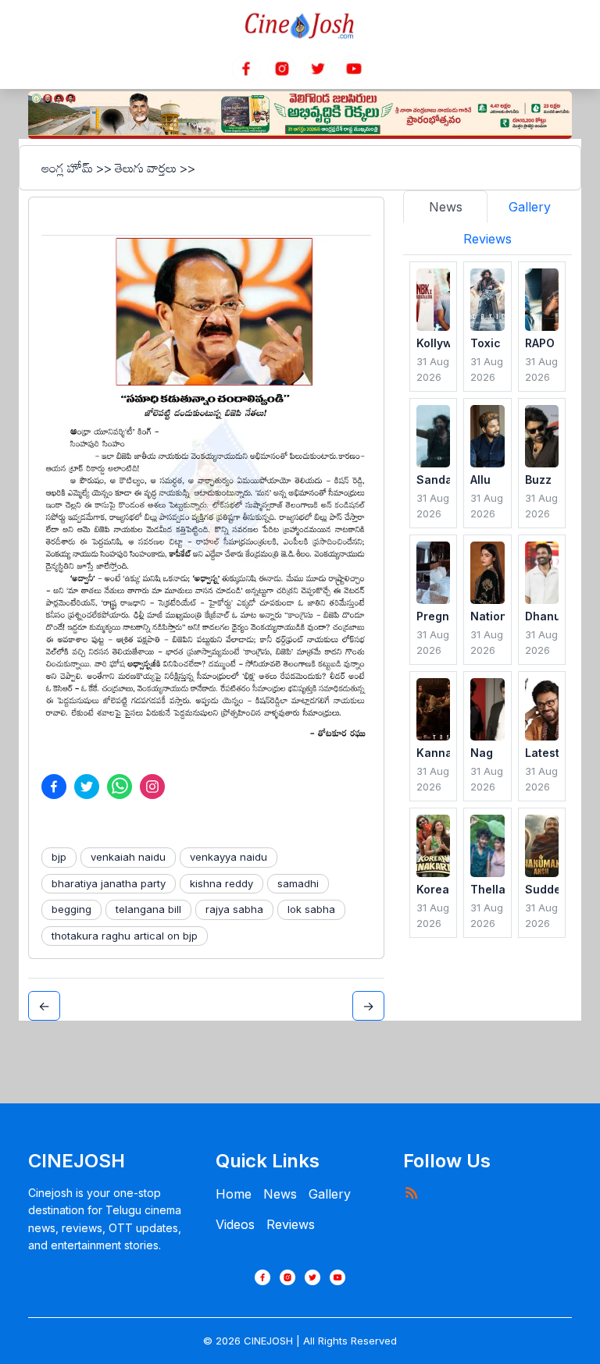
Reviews (290, 1224)
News (280, 1194)
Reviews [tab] (487, 239)
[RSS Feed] (411, 1192)
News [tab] (445, 207)
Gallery (330, 1194)
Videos (235, 1224)
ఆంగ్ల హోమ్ (67, 167)
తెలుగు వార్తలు (146, 167)
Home (234, 1194)
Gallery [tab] (530, 207)
